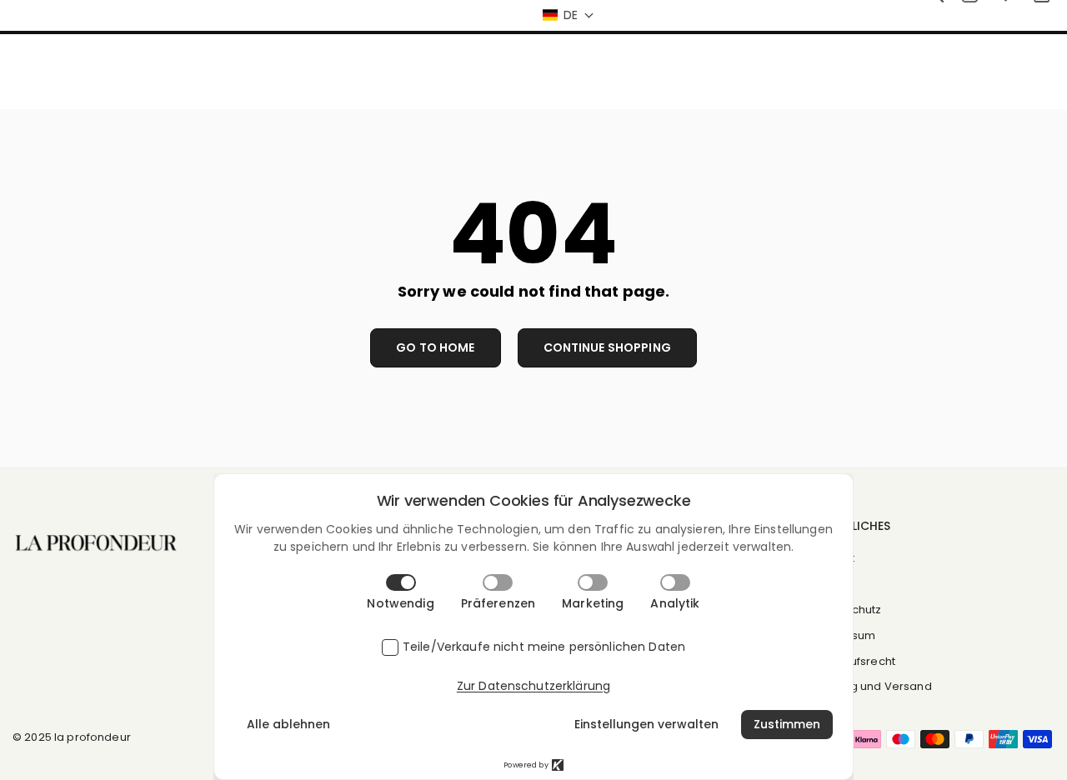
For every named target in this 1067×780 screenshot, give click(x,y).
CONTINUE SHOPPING (607, 347)
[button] (568, 15)
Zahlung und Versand (872, 686)
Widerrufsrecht (854, 661)
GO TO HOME (435, 347)
